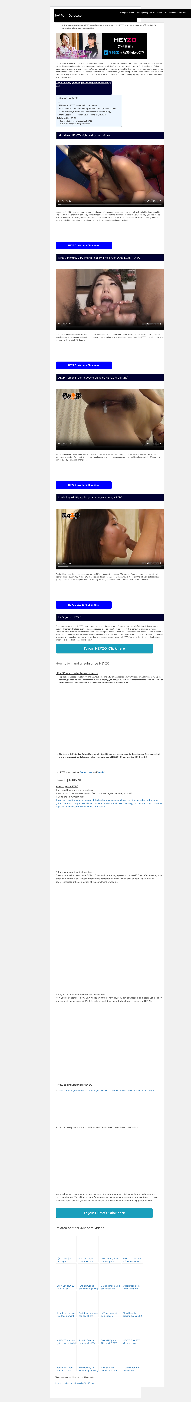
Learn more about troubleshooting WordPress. (74, 1383)
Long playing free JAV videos (149, 12)
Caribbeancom (86, 772)
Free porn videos (127, 12)
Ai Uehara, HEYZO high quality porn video (78, 105)
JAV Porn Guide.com (69, 15)
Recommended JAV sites (175, 12)
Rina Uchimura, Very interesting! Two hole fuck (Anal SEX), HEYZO (89, 108)
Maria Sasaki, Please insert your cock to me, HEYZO (82, 115)
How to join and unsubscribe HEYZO (77, 121)
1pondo (100, 772)
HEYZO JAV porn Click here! (84, 245)
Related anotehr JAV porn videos (77, 124)
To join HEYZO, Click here (104, 648)
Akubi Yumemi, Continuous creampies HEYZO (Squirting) (85, 112)
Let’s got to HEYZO (67, 118)
